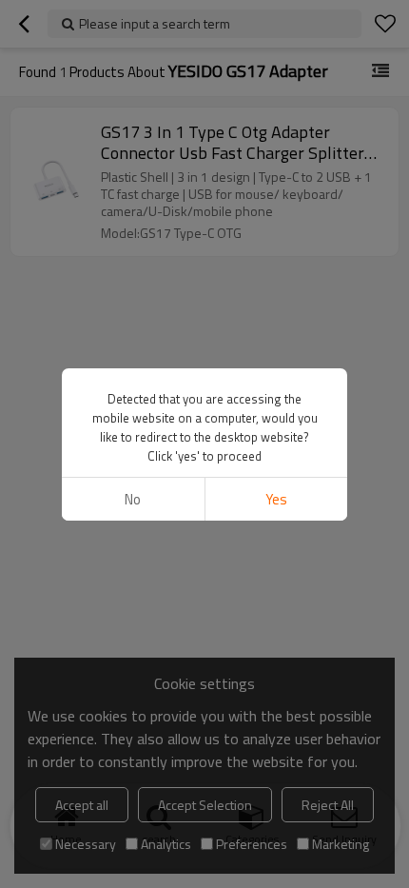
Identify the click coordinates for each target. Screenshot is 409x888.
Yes (276, 499)
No (133, 499)
